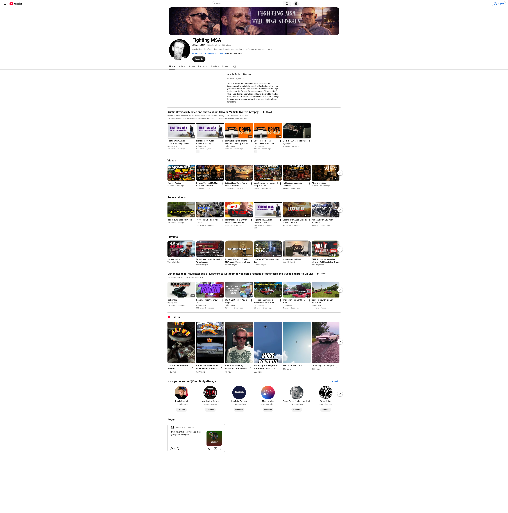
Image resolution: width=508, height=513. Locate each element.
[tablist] (254, 66)
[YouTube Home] (15, 3)
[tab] (172, 66)
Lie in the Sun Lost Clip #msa (239, 74)
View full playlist (173, 262)
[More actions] (194, 141)
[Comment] (215, 448)
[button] (231, 102)
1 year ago (190, 427)
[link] (196, 439)
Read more (231, 102)
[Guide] (4, 3)
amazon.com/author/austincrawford (210, 53)
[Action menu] (220, 448)
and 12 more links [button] (234, 53)
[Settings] (488, 3)
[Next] (340, 172)
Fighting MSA (172, 146)
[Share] (209, 448)
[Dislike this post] (178, 449)
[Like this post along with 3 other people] (172, 449)
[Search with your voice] (296, 3)
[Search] (287, 3)
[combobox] (248, 3)
